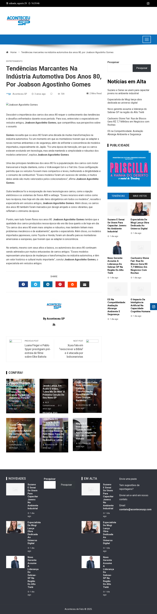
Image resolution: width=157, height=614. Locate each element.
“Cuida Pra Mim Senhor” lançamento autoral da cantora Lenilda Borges (20, 430)
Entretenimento (14, 61)
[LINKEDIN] (47, 284)
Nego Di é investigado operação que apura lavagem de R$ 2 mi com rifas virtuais (86, 431)
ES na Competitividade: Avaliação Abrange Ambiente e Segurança (125, 133)
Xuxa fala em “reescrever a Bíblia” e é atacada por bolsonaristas (71, 349)
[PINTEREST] (60, 284)
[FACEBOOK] (23, 284)
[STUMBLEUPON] (72, 285)
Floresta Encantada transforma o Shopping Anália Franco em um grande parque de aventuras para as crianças (19, 392)
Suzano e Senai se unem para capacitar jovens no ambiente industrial (128, 92)
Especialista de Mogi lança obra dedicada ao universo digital (124, 101)
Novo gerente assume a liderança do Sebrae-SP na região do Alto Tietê (127, 111)
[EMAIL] (84, 284)
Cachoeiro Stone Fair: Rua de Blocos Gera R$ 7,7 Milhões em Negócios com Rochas (128, 121)
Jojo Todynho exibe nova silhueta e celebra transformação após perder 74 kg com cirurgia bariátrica (86, 391)
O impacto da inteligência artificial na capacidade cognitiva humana (140, 305)
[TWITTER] (35, 284)
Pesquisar (113, 62)
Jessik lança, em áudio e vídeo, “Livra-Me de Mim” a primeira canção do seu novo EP (54, 391)
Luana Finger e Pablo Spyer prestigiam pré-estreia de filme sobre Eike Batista (38, 349)
